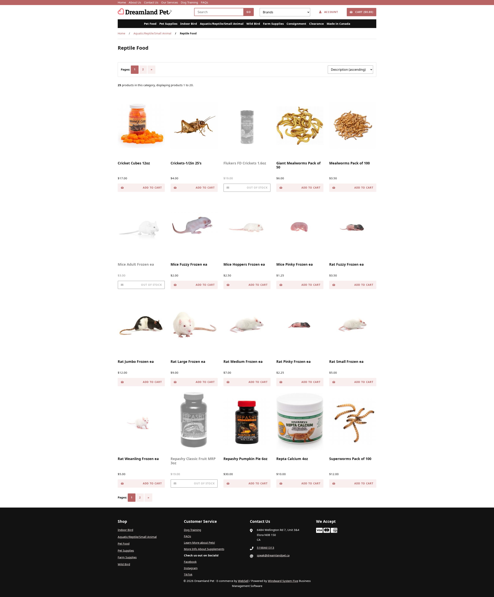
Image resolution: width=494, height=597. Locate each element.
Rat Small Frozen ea (346, 361)
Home (122, 2)
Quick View (142, 149)
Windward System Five (283, 581)
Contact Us (151, 2)
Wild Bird (253, 24)
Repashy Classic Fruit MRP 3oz (193, 460)
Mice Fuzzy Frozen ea (189, 264)
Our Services (169, 2)
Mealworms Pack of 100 (349, 163)
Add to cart (152, 187)
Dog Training (189, 2)
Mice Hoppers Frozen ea (244, 264)
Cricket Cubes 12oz (134, 163)
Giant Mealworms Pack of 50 (298, 165)
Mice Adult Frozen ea (136, 264)
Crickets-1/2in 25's (186, 163)
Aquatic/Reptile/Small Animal (222, 24)
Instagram (191, 568)
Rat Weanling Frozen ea (138, 458)
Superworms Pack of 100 (350, 458)
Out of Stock (257, 187)
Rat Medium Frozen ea (243, 361)
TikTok (188, 574)
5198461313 (265, 547)
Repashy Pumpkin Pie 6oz (245, 458)
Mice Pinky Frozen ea (294, 264)
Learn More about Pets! (199, 542)
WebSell (243, 581)
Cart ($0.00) (363, 12)
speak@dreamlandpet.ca (273, 555)
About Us (135, 2)
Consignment (296, 24)
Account (330, 12)
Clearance (316, 24)
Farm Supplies (273, 24)
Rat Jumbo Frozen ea (136, 361)
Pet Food (150, 24)
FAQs (204, 2)
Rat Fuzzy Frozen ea (346, 264)
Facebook (190, 562)
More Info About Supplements (204, 549)
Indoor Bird (188, 24)
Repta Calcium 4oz (292, 458)
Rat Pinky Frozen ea (293, 361)
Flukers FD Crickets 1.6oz (244, 163)
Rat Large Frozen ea (188, 361)
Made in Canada (338, 24)
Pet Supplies (168, 24)
